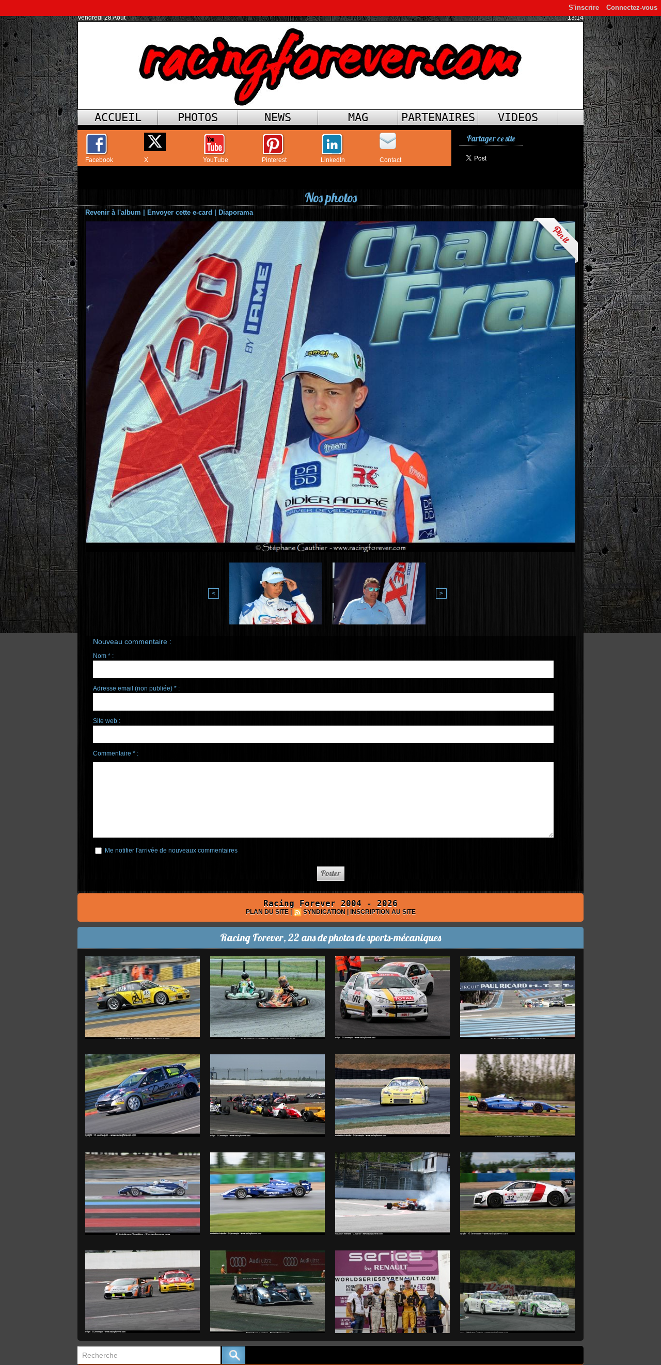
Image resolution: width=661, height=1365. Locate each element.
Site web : (106, 721)
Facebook (99, 160)
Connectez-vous (631, 7)
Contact (390, 160)
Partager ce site (491, 138)
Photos (198, 117)
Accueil (118, 117)
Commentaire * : (115, 753)
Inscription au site (383, 912)
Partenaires (438, 117)
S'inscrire (584, 7)
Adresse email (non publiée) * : (136, 688)
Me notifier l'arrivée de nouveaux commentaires (171, 850)
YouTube (215, 160)
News (277, 117)
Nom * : (103, 656)
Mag (358, 117)
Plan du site (267, 912)
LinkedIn (333, 160)
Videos (518, 117)
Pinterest (274, 160)
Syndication (324, 912)
